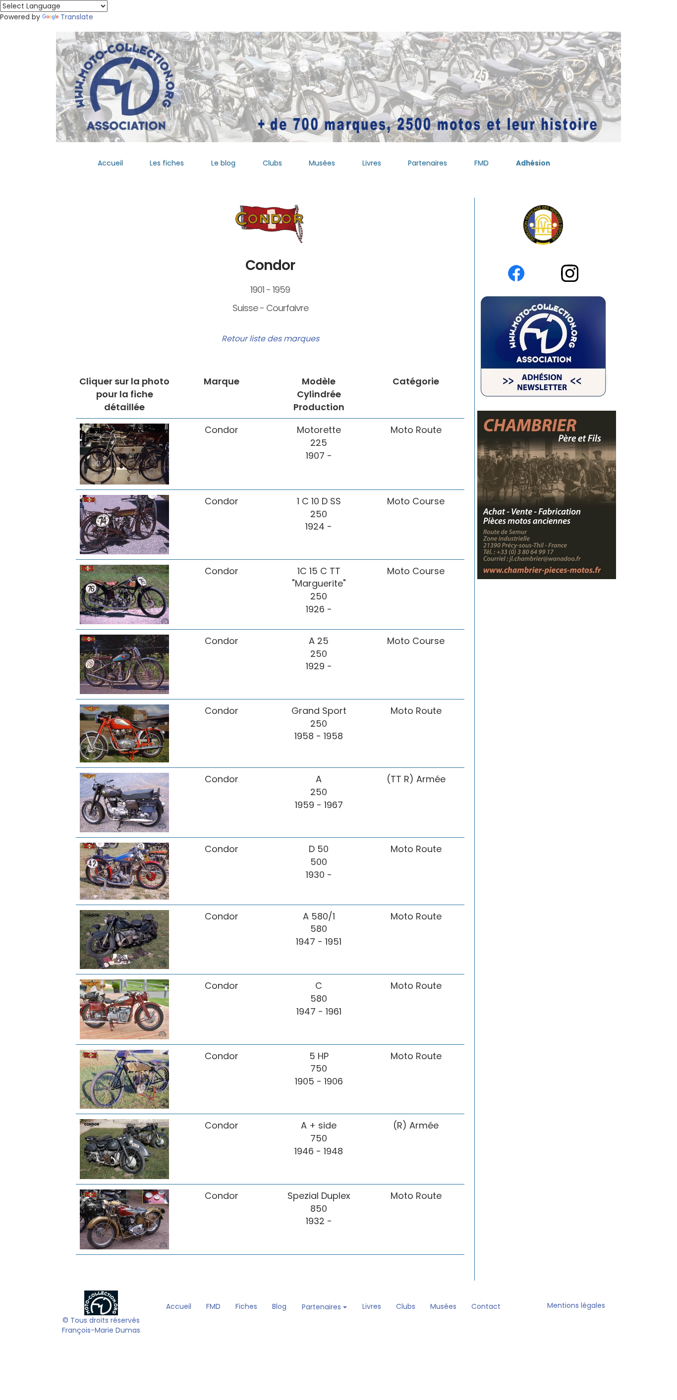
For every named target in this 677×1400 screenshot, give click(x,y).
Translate (76, 17)
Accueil (110, 163)
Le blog (223, 163)
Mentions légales (576, 1305)
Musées (322, 163)
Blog (279, 1306)
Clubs (272, 163)
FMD (481, 163)
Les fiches (167, 163)
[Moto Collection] (101, 1302)
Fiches (246, 1306)
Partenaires (427, 163)
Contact (486, 1306)
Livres (371, 163)
